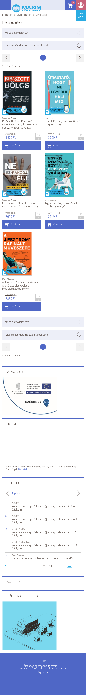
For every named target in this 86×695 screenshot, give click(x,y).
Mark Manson (50, 200)
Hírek (43, 660)
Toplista (16, 493)
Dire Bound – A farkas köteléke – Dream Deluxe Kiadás (42, 558)
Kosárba (15, 145)
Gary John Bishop (9, 118)
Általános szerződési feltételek (41, 665)
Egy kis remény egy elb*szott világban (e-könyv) (61, 205)
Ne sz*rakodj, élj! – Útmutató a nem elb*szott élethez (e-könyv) (20, 205)
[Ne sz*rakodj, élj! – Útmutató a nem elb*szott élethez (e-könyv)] (17, 175)
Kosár (69, 7)
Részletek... (23, 469)
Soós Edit (16, 503)
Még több (47, 566)
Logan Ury (49, 118)
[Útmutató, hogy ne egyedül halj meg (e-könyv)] (59, 93)
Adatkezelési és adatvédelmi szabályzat (43, 668)
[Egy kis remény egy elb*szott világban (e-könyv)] (59, 175)
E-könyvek (7, 15)
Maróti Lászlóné (19, 529)
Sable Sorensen (18, 555)
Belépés (81, 6)
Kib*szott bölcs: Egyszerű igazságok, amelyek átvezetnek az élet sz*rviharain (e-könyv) (21, 124)
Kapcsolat (43, 672)
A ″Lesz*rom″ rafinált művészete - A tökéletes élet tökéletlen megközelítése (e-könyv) (21, 285)
